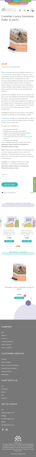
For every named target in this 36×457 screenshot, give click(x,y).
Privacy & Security (6, 344)
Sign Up (8, 1)
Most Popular (5, 374)
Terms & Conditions (6, 347)
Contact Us (13, 3)
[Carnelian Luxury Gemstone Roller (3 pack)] (19, 273)
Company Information (7, 341)
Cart (2, 386)
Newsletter (4, 398)
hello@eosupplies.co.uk (7, 412)
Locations (23, 3)
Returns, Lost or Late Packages (9, 365)
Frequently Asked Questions (9, 368)
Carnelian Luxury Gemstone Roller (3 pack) (17, 18)
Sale (2, 395)
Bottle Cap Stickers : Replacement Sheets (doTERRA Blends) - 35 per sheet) (26, 233)
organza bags (13, 107)
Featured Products (6, 371)
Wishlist (3, 392)
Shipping (3, 359)
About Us (3, 335)
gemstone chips (6, 120)
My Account (26, 1)
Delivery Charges (6, 362)
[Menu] (20, 11)
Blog (2, 332)
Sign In (16, 1)
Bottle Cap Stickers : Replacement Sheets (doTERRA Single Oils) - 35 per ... (9, 233)
